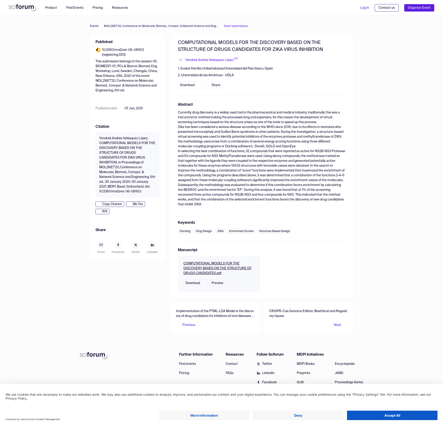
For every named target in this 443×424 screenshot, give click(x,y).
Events (94, 26)
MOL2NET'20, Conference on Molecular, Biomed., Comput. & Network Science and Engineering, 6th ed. (161, 26)
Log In (364, 7)
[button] (122, 8)
